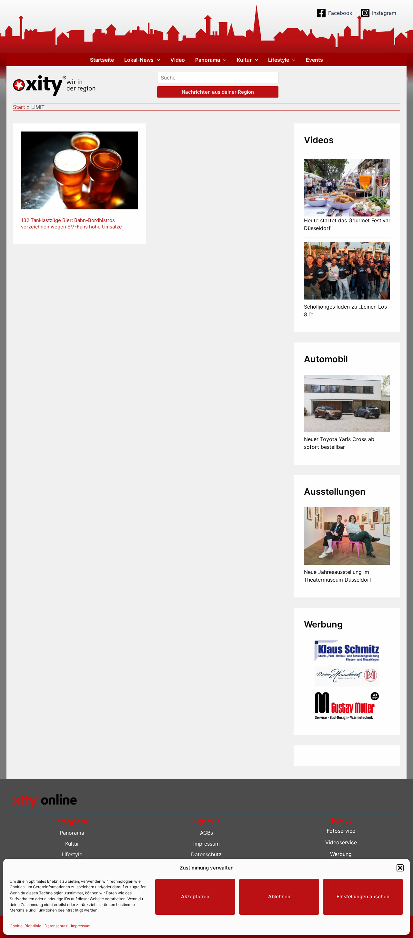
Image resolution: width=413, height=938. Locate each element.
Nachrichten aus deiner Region (218, 92)
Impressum (80, 925)
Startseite (102, 60)
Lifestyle (278, 60)
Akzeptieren (195, 896)
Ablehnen (279, 896)
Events (314, 60)
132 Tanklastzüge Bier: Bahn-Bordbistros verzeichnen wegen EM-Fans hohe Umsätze (71, 223)
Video (177, 60)
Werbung (341, 854)
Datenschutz (56, 925)
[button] (400, 868)
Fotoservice (341, 830)
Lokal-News (139, 60)
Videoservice (341, 842)
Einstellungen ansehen (363, 896)
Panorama (207, 60)
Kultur (244, 60)
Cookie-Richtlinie (25, 925)
